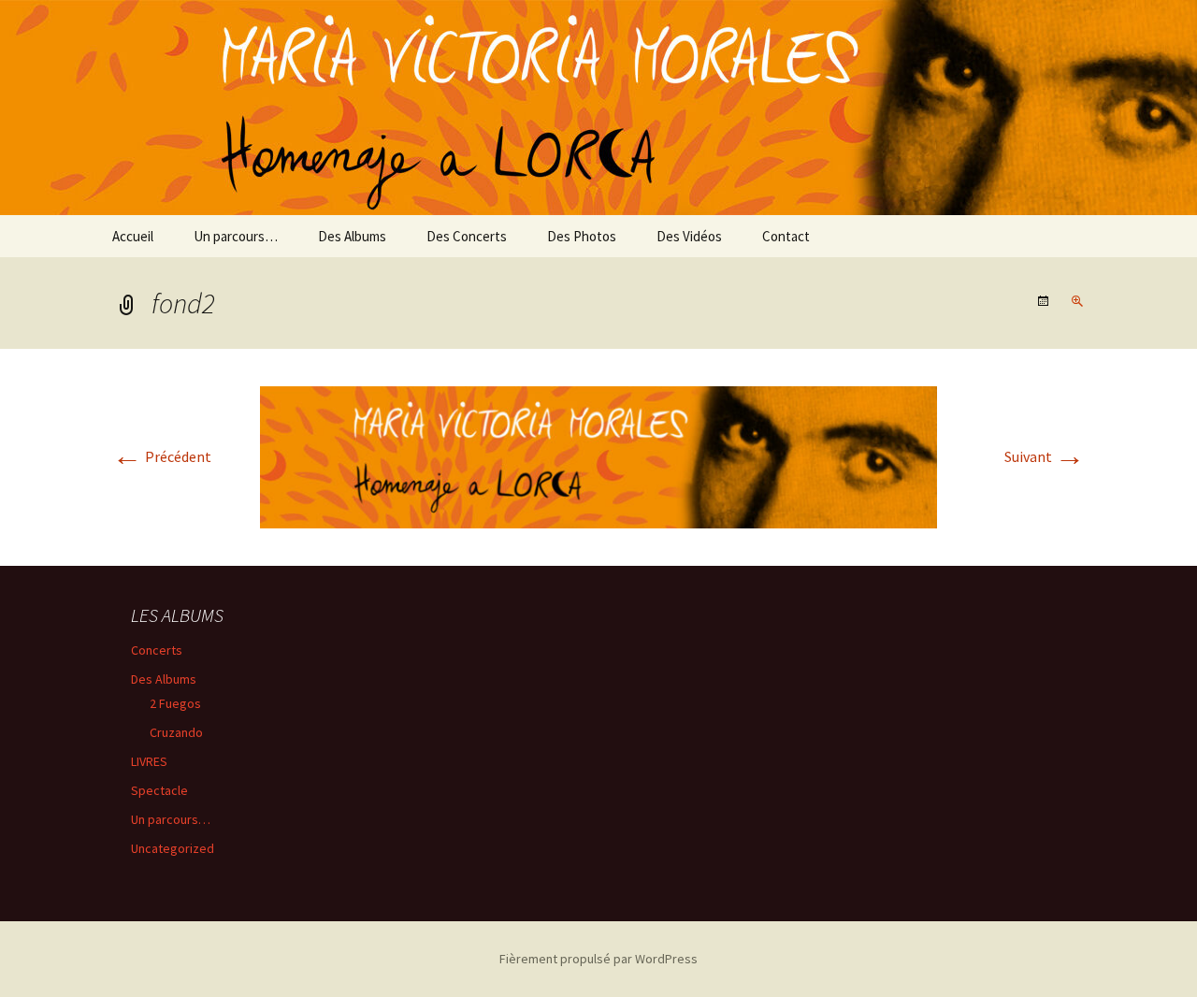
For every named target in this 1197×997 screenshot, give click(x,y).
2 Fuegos (175, 703)
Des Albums (352, 236)
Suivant (1044, 456)
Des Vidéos (689, 236)
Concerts (156, 650)
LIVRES (149, 761)
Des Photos (581, 236)
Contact (786, 236)
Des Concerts (466, 236)
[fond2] (598, 455)
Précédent (161, 456)
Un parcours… (236, 236)
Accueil (132, 236)
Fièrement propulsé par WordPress (598, 958)
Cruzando (176, 732)
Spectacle (159, 790)
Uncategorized (172, 848)
